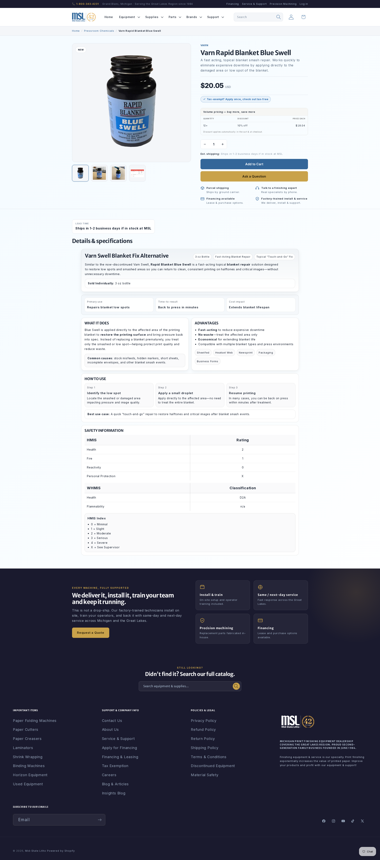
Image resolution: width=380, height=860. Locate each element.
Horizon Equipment (30, 775)
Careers (109, 775)
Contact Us (112, 720)
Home (76, 30)
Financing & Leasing (120, 757)
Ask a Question (254, 176)
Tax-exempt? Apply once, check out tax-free (237, 99)
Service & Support (254, 3)
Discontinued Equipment (213, 765)
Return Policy (203, 738)
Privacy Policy (204, 720)
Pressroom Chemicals (99, 30)
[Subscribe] (99, 820)
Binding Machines (29, 765)
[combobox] (258, 17)
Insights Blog (113, 793)
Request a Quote (90, 632)
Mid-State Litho (35, 850)
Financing (232, 3)
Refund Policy (203, 729)
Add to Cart (254, 164)
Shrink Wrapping (28, 757)
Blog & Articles (115, 784)
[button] (129, 17)
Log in (304, 3)
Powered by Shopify (61, 850)
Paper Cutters (25, 729)
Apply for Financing (119, 747)
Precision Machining (283, 3)
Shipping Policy (204, 747)
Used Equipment (28, 784)
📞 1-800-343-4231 (85, 3)
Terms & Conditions (209, 757)
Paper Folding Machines (35, 720)
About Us (110, 729)
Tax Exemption (115, 765)
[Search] (279, 17)
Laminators (23, 747)
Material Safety (204, 775)
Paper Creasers (27, 738)
